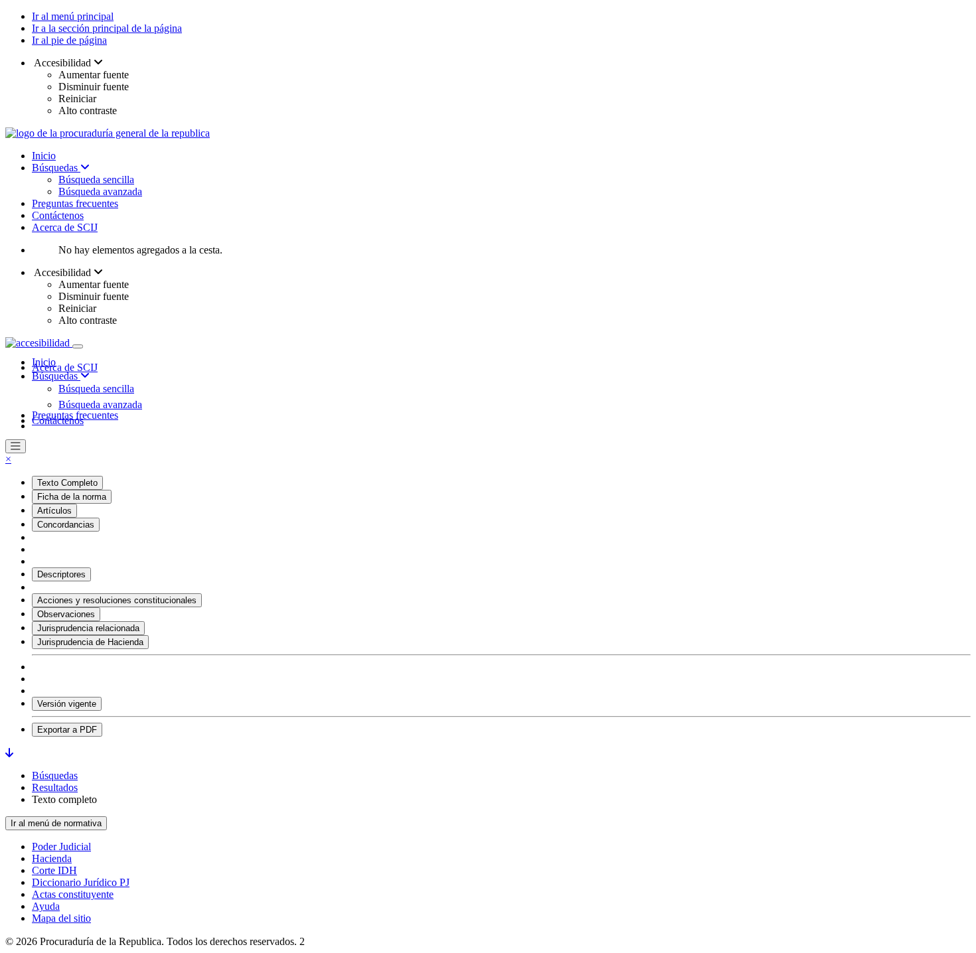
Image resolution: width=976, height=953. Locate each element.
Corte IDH (54, 870)
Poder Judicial (61, 846)
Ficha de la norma (71, 497)
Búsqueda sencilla (96, 179)
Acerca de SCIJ (65, 227)
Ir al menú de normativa (56, 823)
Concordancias (65, 525)
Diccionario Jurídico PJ (80, 882)
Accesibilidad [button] (63, 62)
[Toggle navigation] (77, 346)
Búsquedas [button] (56, 376)
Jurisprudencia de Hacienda (90, 642)
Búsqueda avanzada (100, 191)
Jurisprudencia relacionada (88, 628)
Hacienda (52, 858)
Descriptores (61, 574)
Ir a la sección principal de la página (107, 28)
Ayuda (46, 906)
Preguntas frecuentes (75, 203)
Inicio (44, 155)
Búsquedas (56, 167)
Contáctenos (58, 215)
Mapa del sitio (61, 918)
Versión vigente (66, 704)
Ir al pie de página (69, 40)
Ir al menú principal (73, 16)
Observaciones (66, 614)
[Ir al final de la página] (9, 753)
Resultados (55, 787)
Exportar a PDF (67, 730)
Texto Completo (67, 483)
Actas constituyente (73, 894)
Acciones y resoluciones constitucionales (117, 600)
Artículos (54, 511)
